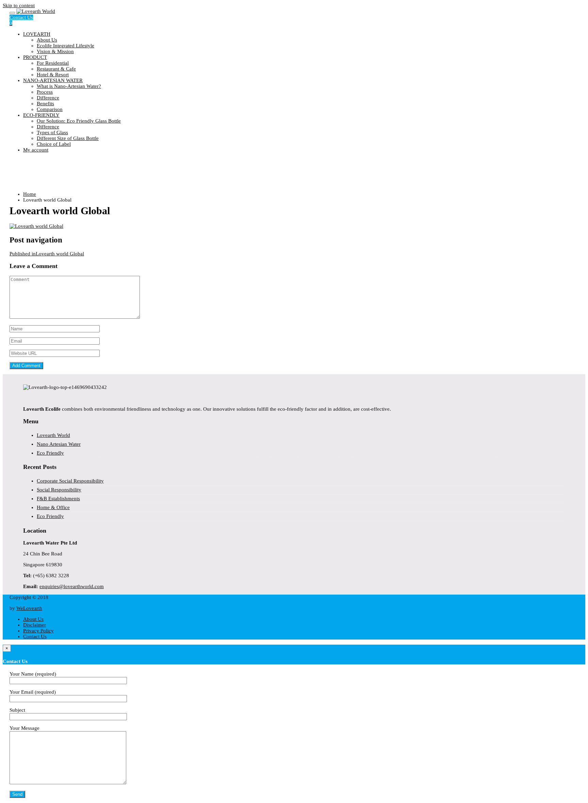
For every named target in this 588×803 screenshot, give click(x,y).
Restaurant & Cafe (56, 69)
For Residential (53, 63)
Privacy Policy (38, 630)
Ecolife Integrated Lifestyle (65, 45)
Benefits (45, 103)
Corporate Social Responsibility (70, 481)
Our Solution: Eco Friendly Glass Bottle (79, 121)
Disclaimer (34, 625)
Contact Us (21, 17)
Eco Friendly (50, 453)
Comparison (50, 109)
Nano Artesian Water (59, 444)
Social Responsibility (59, 489)
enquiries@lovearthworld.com (71, 586)
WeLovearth (29, 608)
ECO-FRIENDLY (41, 115)
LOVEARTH (36, 34)
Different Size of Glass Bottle (68, 138)
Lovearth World (53, 435)
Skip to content (19, 5)
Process (45, 92)
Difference (48, 97)
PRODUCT (35, 57)
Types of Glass (52, 132)
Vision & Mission (55, 51)
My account (35, 150)
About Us (47, 40)
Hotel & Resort (53, 74)
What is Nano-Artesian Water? (69, 86)
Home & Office (53, 507)
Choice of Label (54, 144)
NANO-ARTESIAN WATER (53, 80)
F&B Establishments (58, 498)
